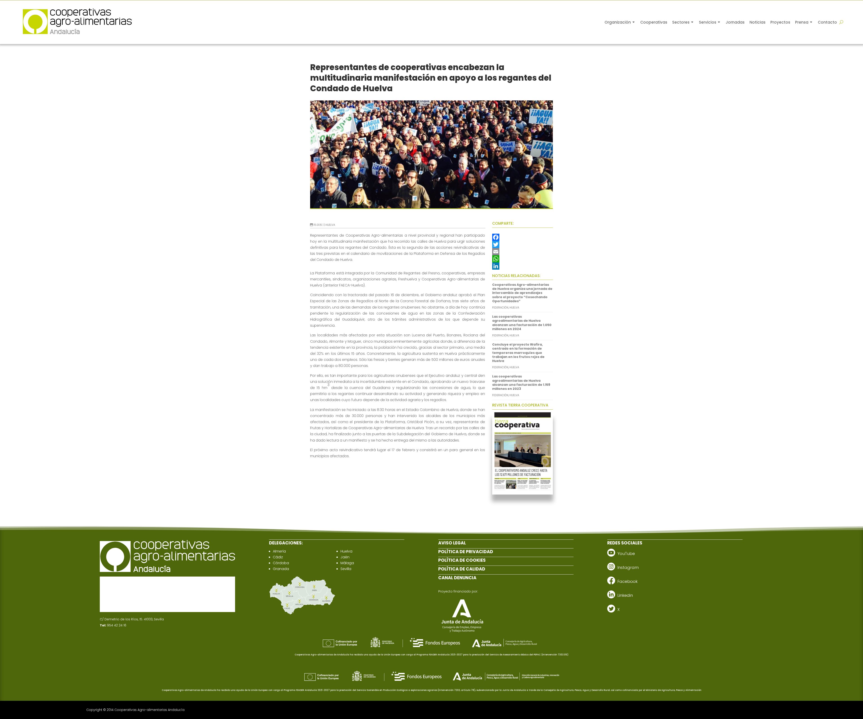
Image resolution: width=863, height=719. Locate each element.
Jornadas (735, 22)
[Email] (522, 251)
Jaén (344, 557)
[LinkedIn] (522, 266)
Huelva (330, 225)
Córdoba (281, 563)
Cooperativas (653, 22)
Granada (281, 568)
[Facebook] (522, 237)
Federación (500, 307)
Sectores (681, 22)
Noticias (757, 22)
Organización (618, 22)
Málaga (347, 563)
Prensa (801, 22)
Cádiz (278, 557)
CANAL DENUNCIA (457, 578)
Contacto (827, 22)
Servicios (707, 22)
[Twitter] (522, 244)
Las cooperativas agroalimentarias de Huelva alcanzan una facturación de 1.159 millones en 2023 (521, 382)
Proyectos (780, 22)
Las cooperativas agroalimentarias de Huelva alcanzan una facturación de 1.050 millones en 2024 (522, 322)
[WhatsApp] (522, 258)
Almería (279, 551)
